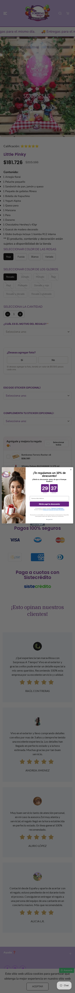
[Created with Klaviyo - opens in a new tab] (37, 524)
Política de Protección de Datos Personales (53, 509)
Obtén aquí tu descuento (49, 504)
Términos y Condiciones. (57, 508)
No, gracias (49, 520)
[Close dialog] (70, 469)
